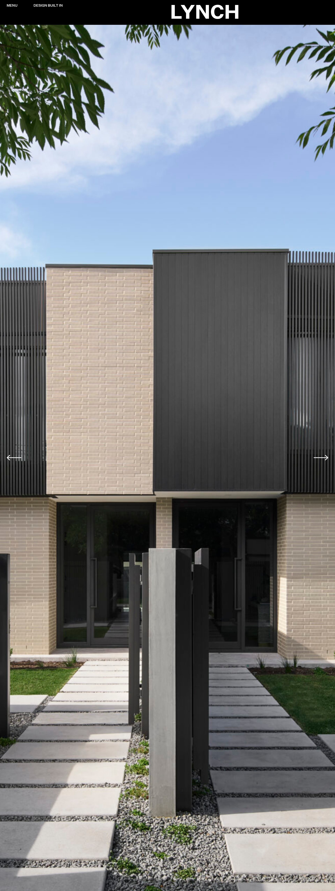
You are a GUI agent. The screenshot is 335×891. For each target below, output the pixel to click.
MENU (12, 5)
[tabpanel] (167, 458)
